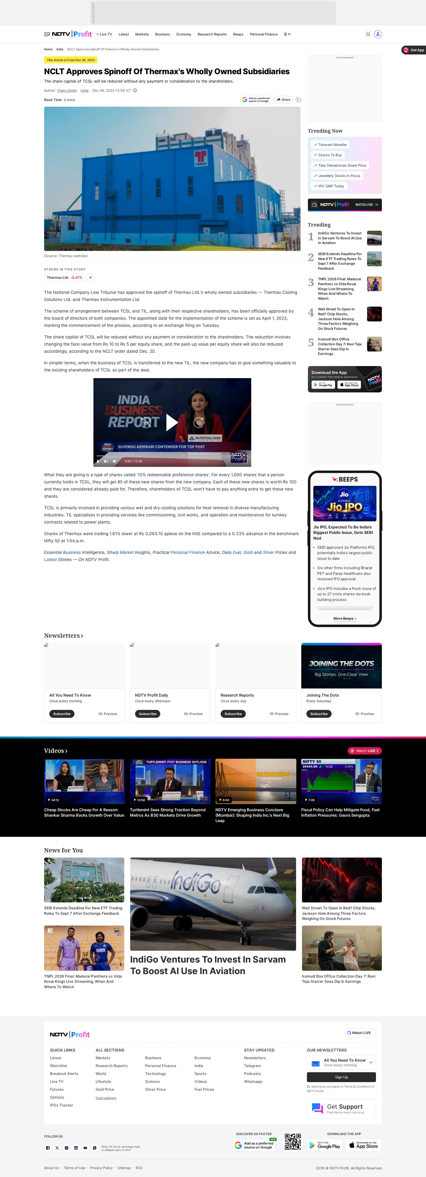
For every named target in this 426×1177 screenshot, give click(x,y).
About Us (51, 1168)
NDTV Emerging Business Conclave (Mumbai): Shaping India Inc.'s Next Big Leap (252, 815)
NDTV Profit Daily (151, 695)
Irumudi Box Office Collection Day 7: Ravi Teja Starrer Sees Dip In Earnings (338, 979)
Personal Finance (264, 34)
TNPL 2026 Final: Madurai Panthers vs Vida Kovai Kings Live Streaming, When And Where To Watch (83, 981)
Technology (155, 1073)
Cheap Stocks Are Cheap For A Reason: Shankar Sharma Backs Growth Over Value (84, 812)
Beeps (238, 34)
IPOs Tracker (61, 1105)
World (101, 1073)
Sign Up (341, 1077)
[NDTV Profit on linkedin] (76, 1148)
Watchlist (58, 1065)
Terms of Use (74, 1168)
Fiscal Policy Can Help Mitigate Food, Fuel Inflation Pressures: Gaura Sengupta (340, 812)
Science (152, 1081)
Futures (57, 1089)
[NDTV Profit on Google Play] (324, 1145)
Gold (248, 552)
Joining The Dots (322, 695)
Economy (184, 34)
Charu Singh (67, 90)
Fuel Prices (204, 1089)
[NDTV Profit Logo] (69, 1033)
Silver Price (155, 1089)
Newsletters (255, 1057)
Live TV (106, 34)
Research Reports (212, 34)
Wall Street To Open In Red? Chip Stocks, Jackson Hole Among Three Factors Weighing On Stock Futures (338, 913)
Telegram (252, 1065)
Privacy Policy (101, 1168)
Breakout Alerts (64, 1073)
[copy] (298, 99)
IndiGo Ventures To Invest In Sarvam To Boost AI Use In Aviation (208, 965)
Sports (200, 1073)
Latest (124, 34)
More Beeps (344, 618)
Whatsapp (253, 1081)
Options (57, 1097)
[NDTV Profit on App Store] (363, 1145)
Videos (201, 1081)
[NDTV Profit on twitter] (57, 1148)
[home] (72, 31)
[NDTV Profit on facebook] (48, 1148)
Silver (268, 552)
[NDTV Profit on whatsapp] (94, 1148)
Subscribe (62, 714)
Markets (142, 34)
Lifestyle (103, 1081)
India (85, 90)
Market (127, 552)
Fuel (237, 552)
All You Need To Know (70, 695)
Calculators (106, 1098)
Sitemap (124, 1168)
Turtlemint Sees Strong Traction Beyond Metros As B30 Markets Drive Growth (168, 812)
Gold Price (105, 1089)
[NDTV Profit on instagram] (66, 1148)
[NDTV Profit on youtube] (85, 1148)
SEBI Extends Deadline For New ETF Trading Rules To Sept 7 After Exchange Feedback (83, 911)
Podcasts (252, 1073)
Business (162, 34)
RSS (139, 1168)
